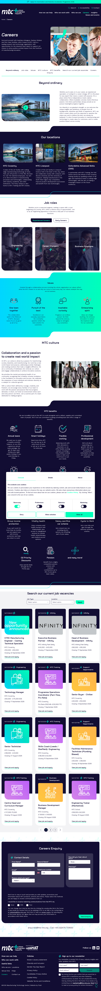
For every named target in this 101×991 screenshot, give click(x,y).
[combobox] (38, 602)
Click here (94, 983)
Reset (80, 602)
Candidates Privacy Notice (37, 974)
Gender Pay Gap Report (36, 967)
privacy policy (46, 912)
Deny (21, 514)
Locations (15, 967)
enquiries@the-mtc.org (38, 927)
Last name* (89, 965)
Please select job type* (21, 879)
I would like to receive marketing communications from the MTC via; (31, 902)
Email (12, 905)
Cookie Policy (32, 977)
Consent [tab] (21, 477)
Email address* (69, 970)
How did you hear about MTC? (78, 859)
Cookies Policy (72, 492)
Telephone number (44, 870)
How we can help (9, 956)
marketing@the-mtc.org (18, 912)
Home (3, 19)
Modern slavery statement (37, 960)
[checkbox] (9, 905)
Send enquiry (86, 917)
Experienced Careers (41, 220)
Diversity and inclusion (35, 963)
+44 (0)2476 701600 (63, 927)
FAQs (14, 971)
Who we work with (10, 960)
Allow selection (50, 514)
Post (30, 905)
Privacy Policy (32, 970)
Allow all (79, 514)
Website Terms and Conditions (38, 981)
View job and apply (12, 657)
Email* (14, 870)
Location (54, 599)
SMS (21, 905)
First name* (69, 965)
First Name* (16, 862)
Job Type (30, 599)
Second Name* (43, 862)
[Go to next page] (60, 830)
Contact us (16, 974)
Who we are (6, 967)
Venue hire (6, 971)
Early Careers (61, 220)
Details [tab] (50, 477)
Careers (9, 19)
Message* (72, 867)
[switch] (39, 506)
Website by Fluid (35, 985)
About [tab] (80, 477)
